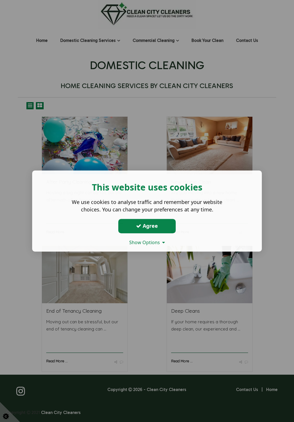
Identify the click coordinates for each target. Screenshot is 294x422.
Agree (149, 225)
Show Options (145, 242)
